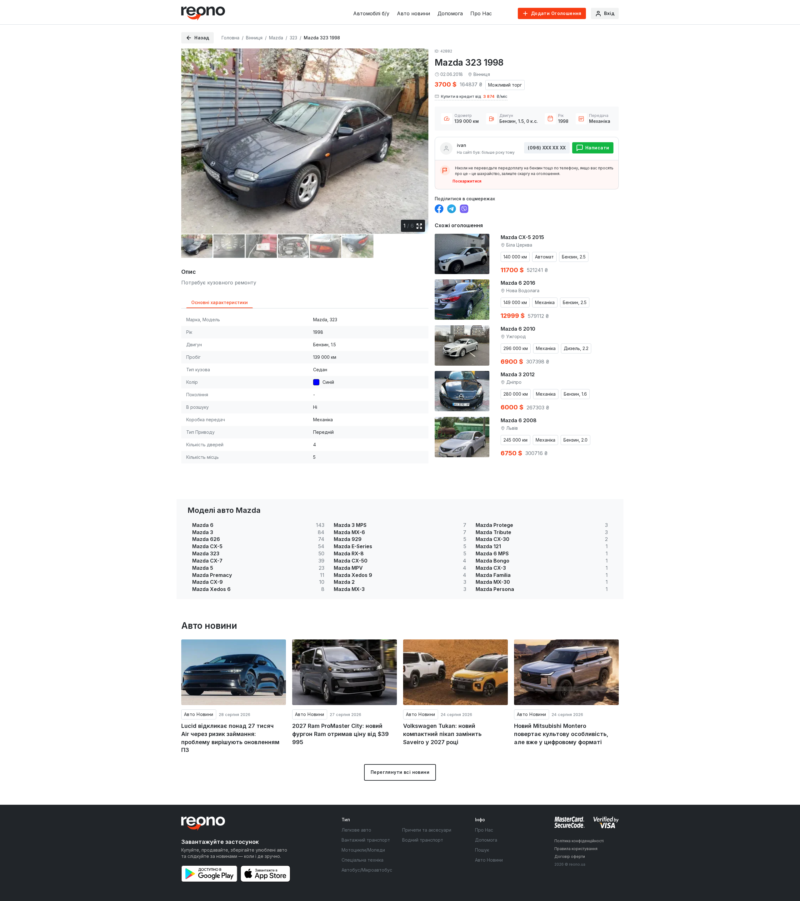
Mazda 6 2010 (518, 329)
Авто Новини (198, 714)
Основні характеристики (219, 302)
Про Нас (481, 13)
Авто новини (413, 13)
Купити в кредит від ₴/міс (474, 96)
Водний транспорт (422, 840)
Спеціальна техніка (362, 860)
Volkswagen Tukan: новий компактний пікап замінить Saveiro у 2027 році (442, 734)
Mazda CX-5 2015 (522, 237)
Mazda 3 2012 (518, 374)
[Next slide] (418, 137)
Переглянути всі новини (400, 772)
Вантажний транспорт (366, 840)
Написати (597, 147)
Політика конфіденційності (579, 840)
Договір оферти (569, 856)
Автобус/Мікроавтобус (367, 870)
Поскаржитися (466, 181)
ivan (461, 145)
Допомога (450, 13)
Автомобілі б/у (371, 13)
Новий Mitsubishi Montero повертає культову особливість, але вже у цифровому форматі (561, 734)
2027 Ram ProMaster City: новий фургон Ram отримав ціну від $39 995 (340, 734)
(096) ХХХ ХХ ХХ (547, 147)
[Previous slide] (191, 137)
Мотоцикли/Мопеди (363, 850)
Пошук (482, 850)
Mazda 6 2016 (518, 283)
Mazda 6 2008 (519, 420)
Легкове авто (356, 830)
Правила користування (576, 848)
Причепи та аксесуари (426, 830)
